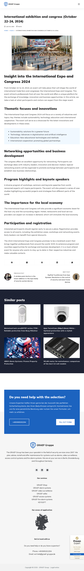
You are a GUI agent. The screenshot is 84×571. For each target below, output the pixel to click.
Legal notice (54, 567)
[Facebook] (11, 262)
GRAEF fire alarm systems (42, 499)
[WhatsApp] (72, 262)
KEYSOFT (42, 502)
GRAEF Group (44, 567)
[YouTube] (47, 470)
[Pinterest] (42, 262)
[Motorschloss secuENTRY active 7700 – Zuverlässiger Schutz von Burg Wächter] (22, 314)
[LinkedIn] (57, 262)
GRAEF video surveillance (42, 491)
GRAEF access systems (42, 496)
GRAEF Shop (42, 485)
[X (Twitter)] (26, 262)
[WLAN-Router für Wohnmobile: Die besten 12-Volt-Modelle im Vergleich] (62, 347)
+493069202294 (19, 422)
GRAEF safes (42, 494)
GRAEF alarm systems (42, 488)
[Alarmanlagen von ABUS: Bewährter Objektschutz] (22, 347)
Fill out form (65, 422)
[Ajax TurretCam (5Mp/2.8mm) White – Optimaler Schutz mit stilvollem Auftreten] (62, 314)
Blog (20, 26)
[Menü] (79, 4)
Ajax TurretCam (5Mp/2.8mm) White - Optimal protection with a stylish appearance (60, 330)
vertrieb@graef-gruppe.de (44, 554)
